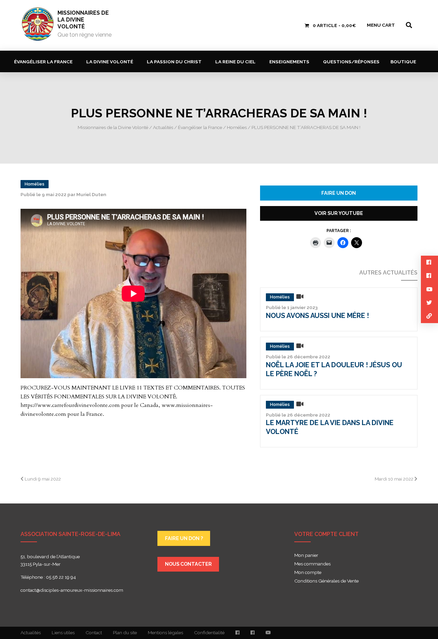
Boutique (403, 61)
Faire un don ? (184, 538)
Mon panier (306, 555)
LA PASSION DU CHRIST (174, 61)
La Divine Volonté (109, 61)
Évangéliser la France (43, 61)
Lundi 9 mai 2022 (42, 479)
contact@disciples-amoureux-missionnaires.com (72, 590)
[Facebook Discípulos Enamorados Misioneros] (252, 633)
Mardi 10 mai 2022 (394, 479)
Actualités (31, 632)
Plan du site (125, 632)
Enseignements (289, 61)
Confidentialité (209, 632)
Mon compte (307, 572)
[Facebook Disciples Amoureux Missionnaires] (237, 633)
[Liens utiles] (429, 316)
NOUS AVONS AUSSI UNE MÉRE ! (317, 315)
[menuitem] (45, 61)
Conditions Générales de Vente (326, 581)
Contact (94, 632)
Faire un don (338, 193)
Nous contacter (188, 564)
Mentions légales (165, 632)
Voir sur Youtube (338, 213)
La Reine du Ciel (235, 61)
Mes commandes (312, 564)
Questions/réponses (351, 61)
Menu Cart (381, 25)
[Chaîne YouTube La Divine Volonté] (268, 633)
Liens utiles (63, 632)
